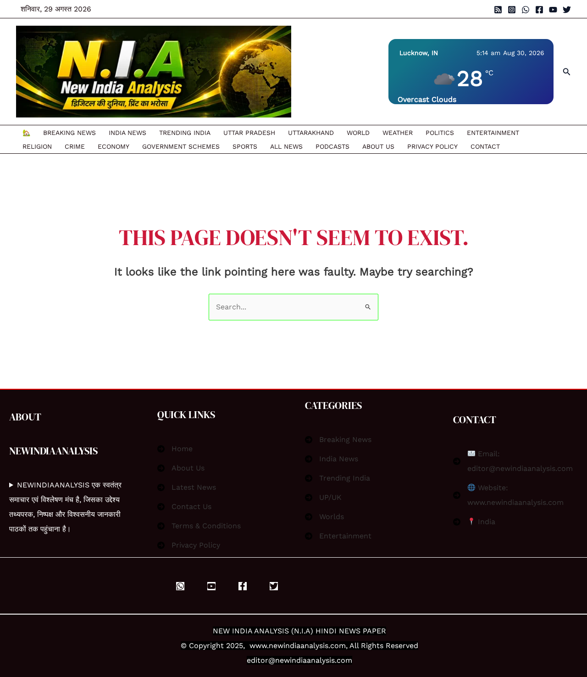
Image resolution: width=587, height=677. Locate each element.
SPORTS (245, 146)
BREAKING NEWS (69, 132)
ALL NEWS (286, 146)
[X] (274, 586)
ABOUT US (378, 146)
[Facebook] (539, 10)
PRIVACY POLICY (432, 146)
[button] (567, 72)
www (258, 645)
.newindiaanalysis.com (306, 645)
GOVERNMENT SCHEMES (181, 146)
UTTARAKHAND (311, 132)
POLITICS (440, 132)
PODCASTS (332, 146)
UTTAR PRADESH (249, 132)
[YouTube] (553, 10)
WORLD (358, 132)
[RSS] (498, 10)
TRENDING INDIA (184, 132)
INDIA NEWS (127, 132)
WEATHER (397, 132)
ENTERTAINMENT (493, 132)
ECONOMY (113, 146)
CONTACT (485, 146)
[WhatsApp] (525, 10)
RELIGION (37, 146)
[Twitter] (567, 10)
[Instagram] (512, 10)
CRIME (75, 146)
